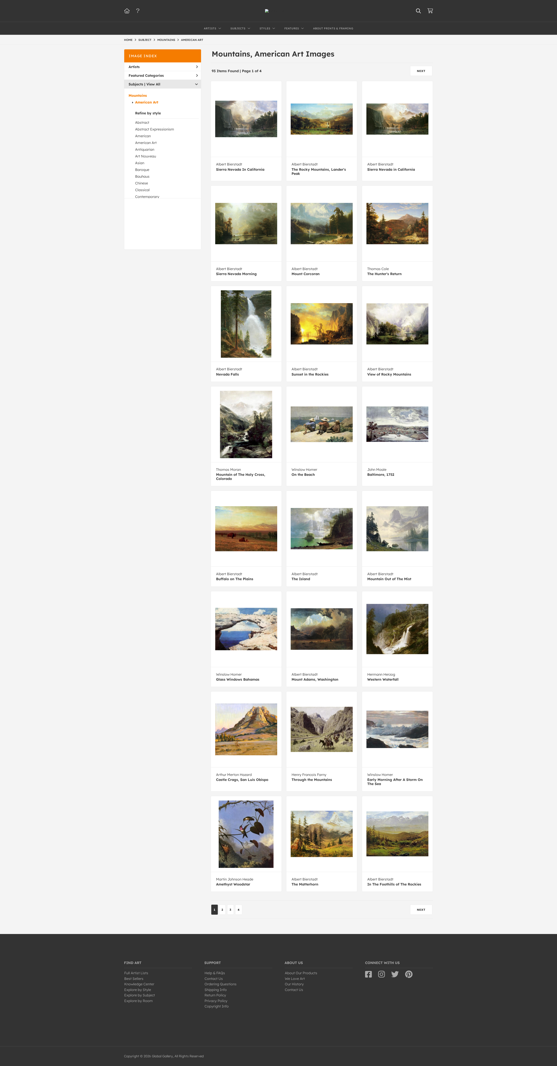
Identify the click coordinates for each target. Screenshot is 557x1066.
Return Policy (215, 995)
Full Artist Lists (136, 973)
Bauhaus (142, 176)
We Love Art (295, 978)
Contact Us (214, 978)
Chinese (141, 183)
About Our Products (301, 973)
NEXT (421, 71)
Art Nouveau (145, 156)
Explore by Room (138, 1001)
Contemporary (147, 196)
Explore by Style (137, 989)
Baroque (142, 169)
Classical (142, 190)
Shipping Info (216, 989)
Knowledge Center (139, 984)
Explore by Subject (139, 995)
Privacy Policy (216, 1001)
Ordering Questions (221, 984)
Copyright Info (217, 1006)
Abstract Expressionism (154, 129)
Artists (134, 67)
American (143, 136)
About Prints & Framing (333, 28)
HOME (128, 40)
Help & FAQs (215, 973)
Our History (294, 984)
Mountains (138, 95)
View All (153, 84)
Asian (139, 163)
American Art (146, 102)
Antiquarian (144, 149)
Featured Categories (146, 75)
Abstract (142, 122)
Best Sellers (133, 978)
